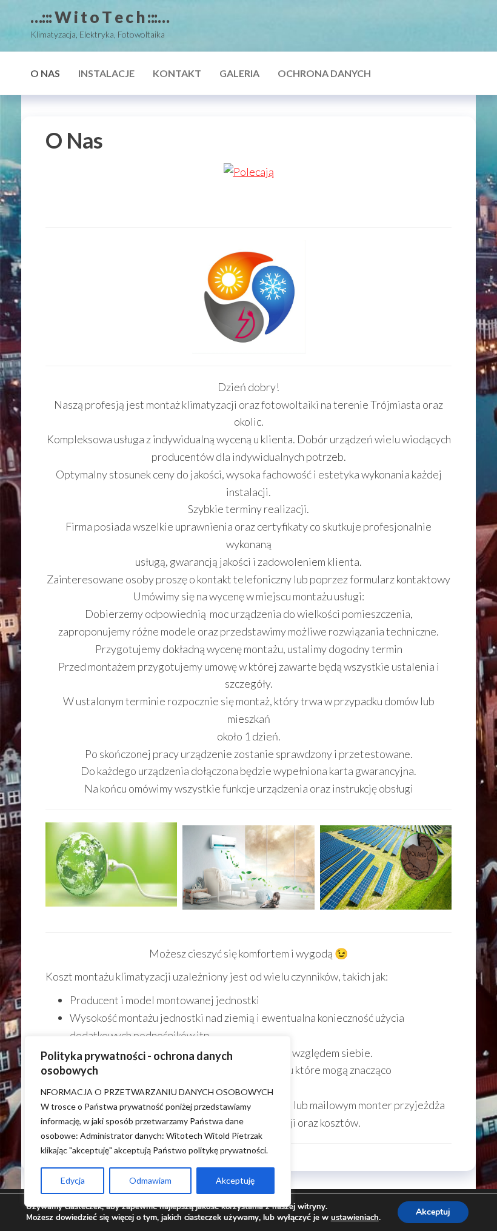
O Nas (45, 73)
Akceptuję (235, 1180)
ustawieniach (355, 1217)
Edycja (73, 1180)
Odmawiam (150, 1180)
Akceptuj (433, 1212)
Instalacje (106, 73)
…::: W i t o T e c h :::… (99, 17)
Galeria (239, 73)
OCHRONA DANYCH (324, 73)
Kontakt (177, 73)
